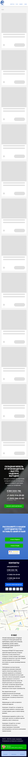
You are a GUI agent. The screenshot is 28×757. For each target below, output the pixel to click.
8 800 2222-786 (14, 491)
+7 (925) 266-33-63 (15, 499)
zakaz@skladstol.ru (13, 566)
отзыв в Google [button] (15, 545)
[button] (12, 3)
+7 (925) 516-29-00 (15, 495)
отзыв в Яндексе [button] (15, 539)
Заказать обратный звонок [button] (14, 506)
